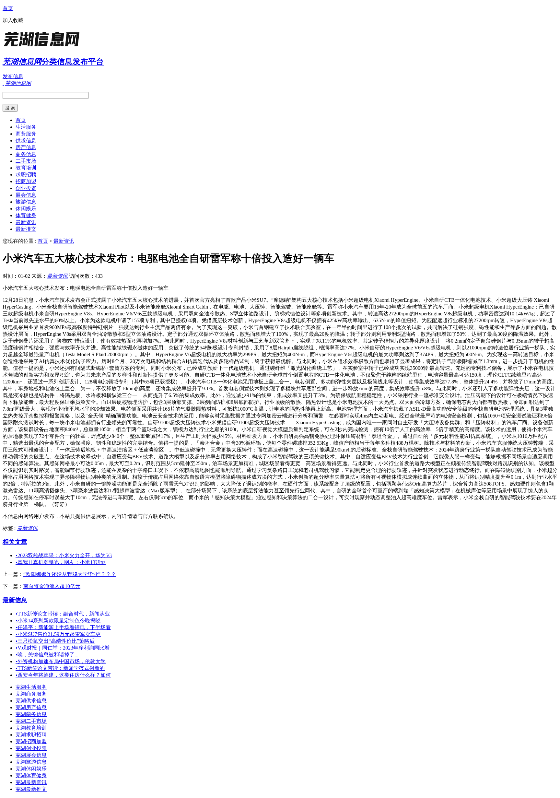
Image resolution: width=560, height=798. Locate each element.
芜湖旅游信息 (31, 762)
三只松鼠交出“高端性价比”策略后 (55, 641)
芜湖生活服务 (31, 687)
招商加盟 (26, 181)
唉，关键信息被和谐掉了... (47, 654)
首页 (8, 8)
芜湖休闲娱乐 (31, 768)
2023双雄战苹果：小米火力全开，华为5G (64, 555)
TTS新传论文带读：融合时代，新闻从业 (63, 613)
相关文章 (15, 541)
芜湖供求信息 (31, 700)
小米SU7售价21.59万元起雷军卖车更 (58, 634)
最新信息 (15, 600)
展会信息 (26, 195)
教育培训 (26, 167)
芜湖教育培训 (31, 728)
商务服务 (26, 133)
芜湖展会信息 (31, 755)
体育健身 (26, 215)
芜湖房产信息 (31, 707)
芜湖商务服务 (31, 694)
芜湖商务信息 (31, 714)
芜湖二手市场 (31, 721)
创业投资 (26, 188)
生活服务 (26, 127)
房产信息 (26, 147)
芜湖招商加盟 (31, 741)
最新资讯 (26, 222)
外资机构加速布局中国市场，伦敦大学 (61, 661)
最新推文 (26, 229)
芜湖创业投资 (31, 748)
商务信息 (26, 154)
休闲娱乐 (26, 208)
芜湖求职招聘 (31, 734)
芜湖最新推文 (31, 789)
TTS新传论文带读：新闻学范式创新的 (60, 668)
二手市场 (26, 161)
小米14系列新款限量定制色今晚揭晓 (58, 620)
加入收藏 (13, 20)
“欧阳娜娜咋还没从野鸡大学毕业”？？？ (69, 574)
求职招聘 (26, 174)
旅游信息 (26, 202)
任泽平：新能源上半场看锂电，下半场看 (63, 627)
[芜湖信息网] (43, 47)
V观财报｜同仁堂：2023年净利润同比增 (63, 648)
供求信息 (26, 140)
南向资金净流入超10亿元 (51, 586)
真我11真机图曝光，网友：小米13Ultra (61, 562)
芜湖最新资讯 (31, 782)
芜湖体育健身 (31, 775)
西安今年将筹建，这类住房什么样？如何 (63, 675)
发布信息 (13, 76)
